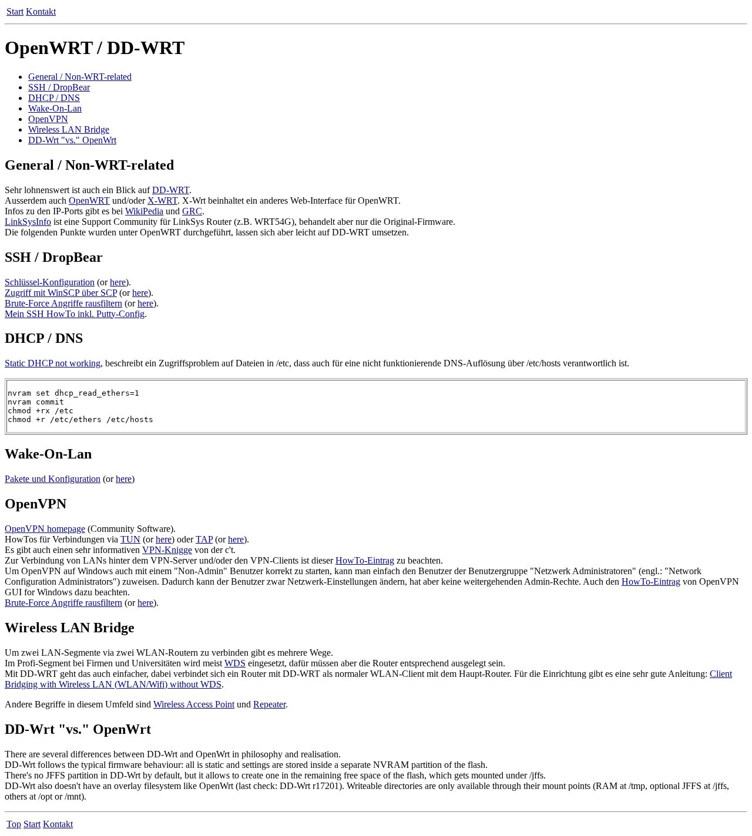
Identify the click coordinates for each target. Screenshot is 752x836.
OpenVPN (48, 119)
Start (15, 11)
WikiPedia (144, 211)
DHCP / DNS (54, 98)
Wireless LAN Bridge (68, 129)
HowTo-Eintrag (364, 560)
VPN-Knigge (167, 550)
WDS (235, 663)
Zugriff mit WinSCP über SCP (61, 293)
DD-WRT (170, 190)
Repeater (269, 704)
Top (13, 824)
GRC (192, 211)
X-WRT (162, 200)
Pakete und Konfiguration (52, 479)
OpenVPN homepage (45, 529)
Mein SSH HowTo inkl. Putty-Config (75, 314)
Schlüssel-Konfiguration (50, 282)
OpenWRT (89, 200)
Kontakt (41, 11)
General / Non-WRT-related (80, 77)
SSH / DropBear (59, 87)
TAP (204, 539)
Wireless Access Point (193, 704)
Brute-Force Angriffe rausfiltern (63, 303)
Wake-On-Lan (55, 108)
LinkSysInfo (28, 222)
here (118, 282)
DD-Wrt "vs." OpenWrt (72, 140)
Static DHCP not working (52, 363)
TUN (130, 539)
